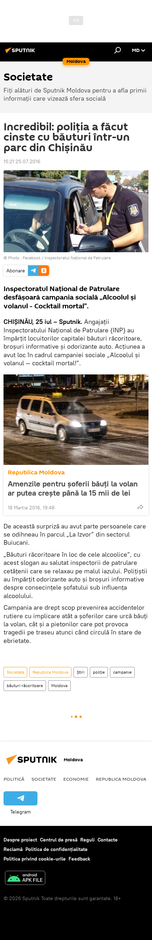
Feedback (79, 859)
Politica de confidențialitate (56, 849)
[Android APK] (25, 879)
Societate (15, 672)
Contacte (108, 839)
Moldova (59, 685)
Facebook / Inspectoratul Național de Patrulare (67, 257)
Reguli (87, 839)
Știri (80, 672)
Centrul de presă (58, 839)
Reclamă (13, 849)
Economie (76, 779)
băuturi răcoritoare (25, 685)
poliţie (99, 672)
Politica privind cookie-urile (35, 859)
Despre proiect (20, 839)
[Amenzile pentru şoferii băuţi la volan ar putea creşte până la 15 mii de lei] (76, 419)
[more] (140, 507)
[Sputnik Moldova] (21, 53)
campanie (122, 672)
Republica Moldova (36, 472)
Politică (14, 779)
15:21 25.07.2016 (22, 161)
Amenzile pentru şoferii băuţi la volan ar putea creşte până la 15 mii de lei (73, 488)
